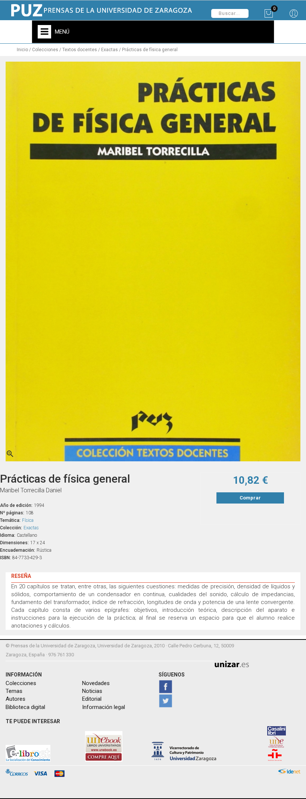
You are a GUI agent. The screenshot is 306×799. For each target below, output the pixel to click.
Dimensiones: (14, 542)
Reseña (21, 576)
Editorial (92, 699)
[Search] (293, 16)
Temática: (10, 520)
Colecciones (21, 683)
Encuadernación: (17, 550)
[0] (268, 16)
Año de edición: (16, 505)
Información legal (103, 707)
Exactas (31, 527)
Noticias (92, 691)
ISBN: (5, 557)
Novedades (96, 683)
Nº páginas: (12, 512)
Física (28, 520)
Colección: (11, 527)
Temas (14, 691)
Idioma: (7, 535)
